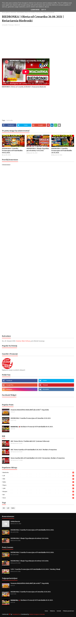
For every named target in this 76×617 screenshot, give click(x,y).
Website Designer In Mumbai (37, 614)
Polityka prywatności (68, 611)
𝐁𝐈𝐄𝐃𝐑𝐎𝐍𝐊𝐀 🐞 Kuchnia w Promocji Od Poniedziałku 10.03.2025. (32, 427)
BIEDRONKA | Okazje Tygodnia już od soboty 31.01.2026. (38, 149)
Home (46, 611)
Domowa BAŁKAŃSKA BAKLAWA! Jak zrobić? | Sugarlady (30, 410)
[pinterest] (56, 385)
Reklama (52, 611)
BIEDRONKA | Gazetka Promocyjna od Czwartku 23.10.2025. (31, 418)
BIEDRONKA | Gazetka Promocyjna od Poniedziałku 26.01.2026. (61, 151)
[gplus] (20, 385)
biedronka (13, 12)
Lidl (38, 475)
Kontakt (59, 611)
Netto (38, 482)
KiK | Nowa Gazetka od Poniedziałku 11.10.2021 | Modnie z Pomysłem (34, 450)
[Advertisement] (38, 42)
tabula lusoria (15, 521)
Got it (43, 10)
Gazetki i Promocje (8, 25)
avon (38, 498)
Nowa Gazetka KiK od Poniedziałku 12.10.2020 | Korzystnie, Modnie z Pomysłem (38, 458)
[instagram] (20, 389)
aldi (38, 479)
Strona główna (6, 12)
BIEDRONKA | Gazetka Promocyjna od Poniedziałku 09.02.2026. (12, 151)
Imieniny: (23, 341)
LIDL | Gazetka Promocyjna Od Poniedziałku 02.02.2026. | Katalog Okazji (35, 569)
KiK (38, 494)
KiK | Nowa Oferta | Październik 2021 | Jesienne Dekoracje (30, 441)
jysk (38, 488)
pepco (38, 485)
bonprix (38, 491)
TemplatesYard (16, 614)
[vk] (56, 389)
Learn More (35, 10)
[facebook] (20, 380)
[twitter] (56, 380)
